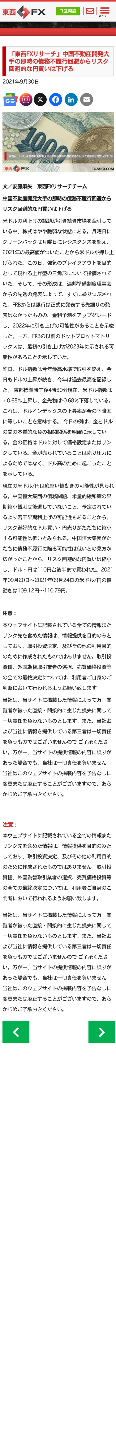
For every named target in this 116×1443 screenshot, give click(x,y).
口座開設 (67, 11)
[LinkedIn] (71, 99)
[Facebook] (55, 99)
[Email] (86, 99)
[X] (40, 99)
